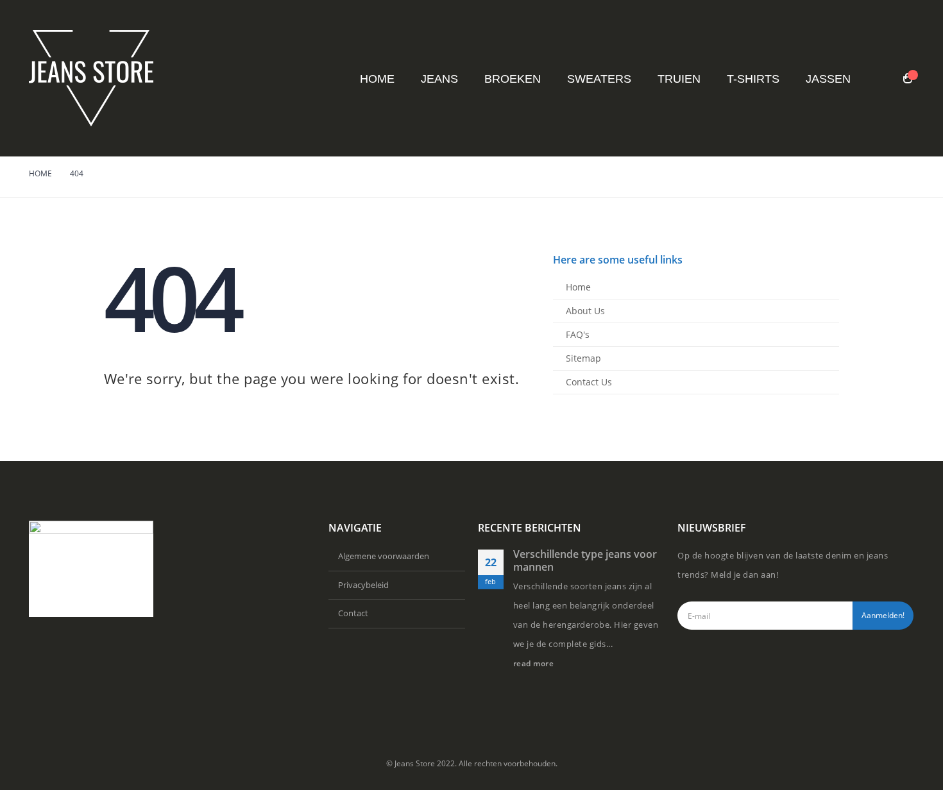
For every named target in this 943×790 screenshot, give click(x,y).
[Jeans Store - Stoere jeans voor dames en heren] (91, 78)
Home (377, 78)
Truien (679, 78)
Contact (353, 613)
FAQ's (578, 334)
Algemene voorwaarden (383, 556)
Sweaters (599, 78)
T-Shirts (753, 78)
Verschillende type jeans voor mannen (585, 560)
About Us (585, 311)
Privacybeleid (363, 585)
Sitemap (583, 358)
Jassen (828, 78)
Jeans (439, 78)
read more (534, 663)
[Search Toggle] (882, 78)
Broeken (512, 78)
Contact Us (589, 382)
